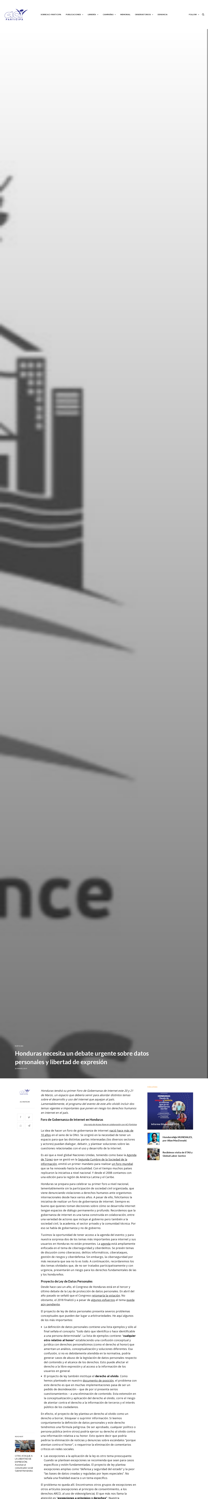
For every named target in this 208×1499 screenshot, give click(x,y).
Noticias (19, 1046)
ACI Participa (25, 1102)
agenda (106, 1243)
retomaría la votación (106, 1295)
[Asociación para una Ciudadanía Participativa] (16, 14)
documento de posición (98, 1380)
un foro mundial (122, 1164)
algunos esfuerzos (103, 1300)
